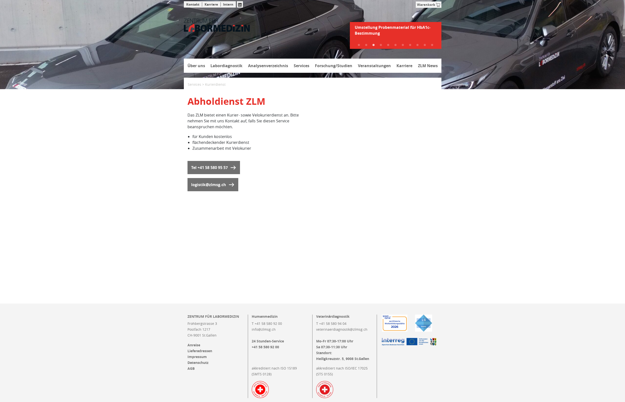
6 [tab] (395, 45)
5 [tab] (388, 45)
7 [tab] (402, 45)
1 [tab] (358, 45)
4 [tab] (380, 45)
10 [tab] (424, 45)
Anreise (194, 345)
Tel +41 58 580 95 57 (209, 167)
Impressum (197, 356)
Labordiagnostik (226, 65)
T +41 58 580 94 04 (331, 323)
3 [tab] (373, 45)
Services (301, 65)
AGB (191, 368)
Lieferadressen (200, 351)
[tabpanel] (395, 32)
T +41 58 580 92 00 (267, 323)
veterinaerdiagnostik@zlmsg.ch (341, 329)
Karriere (211, 4)
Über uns (196, 65)
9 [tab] (417, 45)
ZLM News (428, 65)
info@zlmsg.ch (264, 329)
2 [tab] (366, 45)
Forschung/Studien (333, 65)
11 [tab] (432, 45)
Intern (228, 4)
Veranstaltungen (374, 65)
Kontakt (192, 4)
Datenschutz (198, 362)
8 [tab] (410, 45)
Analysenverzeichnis (268, 65)
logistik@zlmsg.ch (208, 184)
